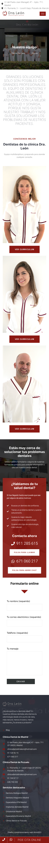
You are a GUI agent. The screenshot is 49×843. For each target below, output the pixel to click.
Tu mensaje (12, 648)
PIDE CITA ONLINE (29, 840)
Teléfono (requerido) (17, 632)
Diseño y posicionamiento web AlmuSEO (24, 832)
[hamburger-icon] (43, 14)
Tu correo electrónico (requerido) (24, 617)
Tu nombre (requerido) (18, 601)
